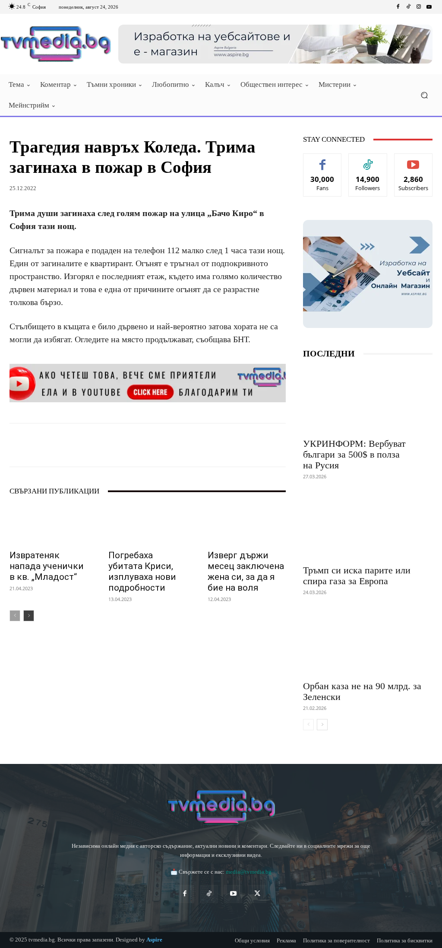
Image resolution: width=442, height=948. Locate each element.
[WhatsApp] (108, 445)
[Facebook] (398, 7)
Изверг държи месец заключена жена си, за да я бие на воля (246, 571)
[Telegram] (188, 445)
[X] (89, 445)
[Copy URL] (228, 445)
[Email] (148, 445)
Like (323, 160)
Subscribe (413, 160)
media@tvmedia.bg (249, 871)
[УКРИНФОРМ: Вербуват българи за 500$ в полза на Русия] (368, 400)
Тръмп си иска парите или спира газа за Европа (356, 575)
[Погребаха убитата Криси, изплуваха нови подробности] (147, 524)
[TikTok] (209, 894)
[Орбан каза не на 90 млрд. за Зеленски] (368, 642)
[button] (424, 95)
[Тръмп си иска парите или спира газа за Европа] (368, 526)
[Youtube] (429, 7)
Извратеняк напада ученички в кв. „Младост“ (46, 566)
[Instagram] (419, 7)
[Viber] (208, 445)
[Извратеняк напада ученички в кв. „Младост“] (48, 524)
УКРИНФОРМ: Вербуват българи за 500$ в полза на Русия (354, 454)
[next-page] (28, 615)
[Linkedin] (128, 445)
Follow (368, 160)
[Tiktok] (408, 7)
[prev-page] (14, 615)
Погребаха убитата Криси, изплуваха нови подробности (142, 571)
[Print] (168, 445)
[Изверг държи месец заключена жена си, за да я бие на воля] (247, 524)
